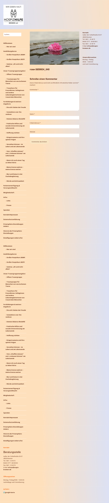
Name (32, 114)
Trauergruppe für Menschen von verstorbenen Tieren (16, 81)
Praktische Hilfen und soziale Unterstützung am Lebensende (15, 126)
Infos (5, 197)
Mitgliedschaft (8, 193)
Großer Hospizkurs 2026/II (16, 55)
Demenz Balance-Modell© (16, 119)
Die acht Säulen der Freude (16, 107)
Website (32, 132)
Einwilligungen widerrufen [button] (13, 238)
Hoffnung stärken (13, 133)
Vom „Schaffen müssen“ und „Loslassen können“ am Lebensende (15, 153)
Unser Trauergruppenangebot (14, 71)
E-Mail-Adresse (35, 123)
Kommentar (34, 90)
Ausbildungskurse (9, 51)
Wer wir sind (11, 47)
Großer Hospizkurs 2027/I (16, 59)
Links (8, 201)
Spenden (6, 210)
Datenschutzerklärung (11, 219)
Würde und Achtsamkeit (15, 181)
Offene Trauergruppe (14, 74)
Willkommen (7, 43)
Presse (9, 205)
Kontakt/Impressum (10, 215)
